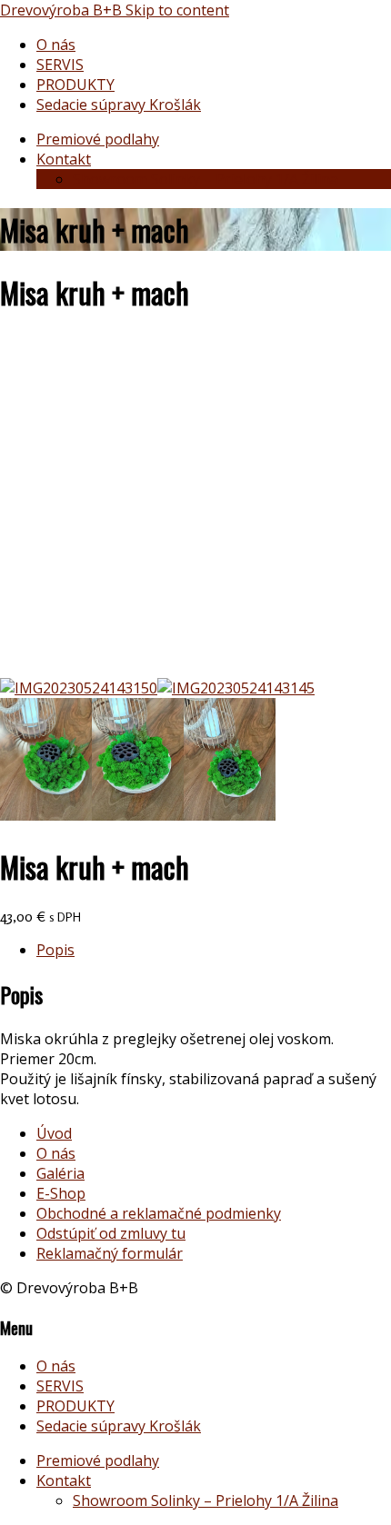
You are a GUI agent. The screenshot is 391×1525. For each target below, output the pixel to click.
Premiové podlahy (97, 139)
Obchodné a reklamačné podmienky (158, 1213)
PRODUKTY (75, 85)
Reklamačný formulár (109, 1253)
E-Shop (60, 1193)
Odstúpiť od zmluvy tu (110, 1233)
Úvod (54, 1133)
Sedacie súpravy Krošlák (118, 105)
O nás (55, 45)
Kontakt (63, 159)
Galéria (60, 1173)
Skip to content (177, 10)
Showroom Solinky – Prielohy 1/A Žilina (205, 179)
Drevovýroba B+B (62, 10)
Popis (55, 950)
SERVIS (60, 65)
